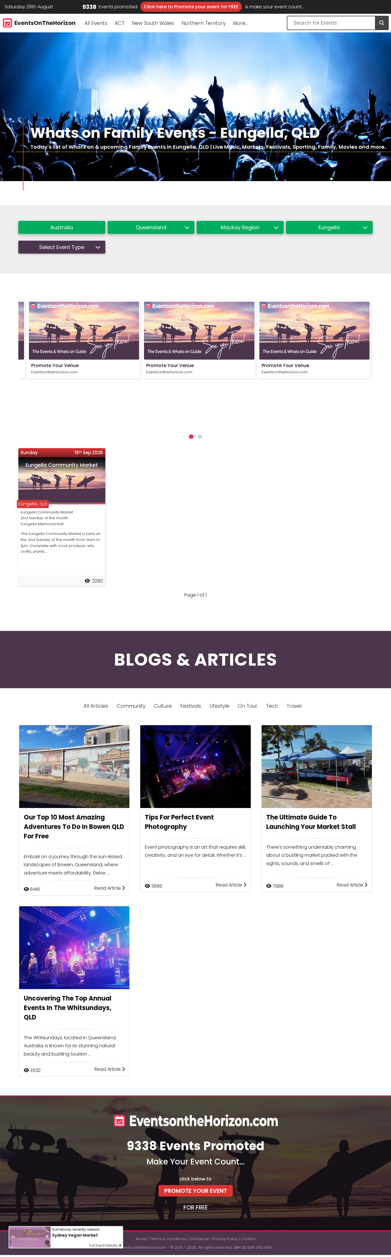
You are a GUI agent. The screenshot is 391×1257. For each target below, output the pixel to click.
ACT (120, 23)
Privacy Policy (225, 1239)
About (141, 1239)
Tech (272, 706)
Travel (294, 706)
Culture (163, 706)
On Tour (247, 706)
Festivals (190, 706)
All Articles (96, 706)
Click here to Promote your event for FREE (191, 6)
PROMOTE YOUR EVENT (195, 1191)
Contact (248, 1239)
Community (131, 706)
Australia (61, 227)
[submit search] (381, 23)
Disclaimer (199, 1239)
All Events (95, 23)
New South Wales (153, 23)
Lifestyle (219, 706)
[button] (191, 436)
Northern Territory (203, 23)
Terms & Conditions (168, 1239)
